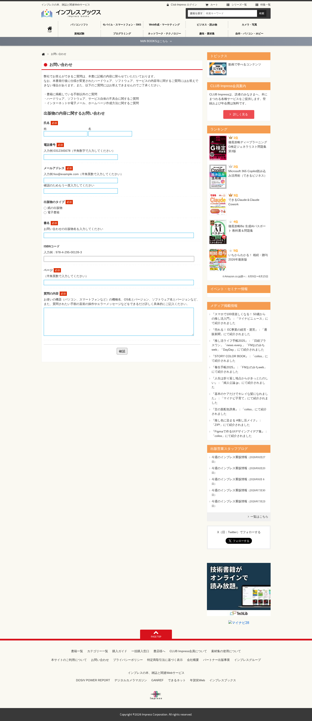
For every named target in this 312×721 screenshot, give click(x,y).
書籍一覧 (77, 651)
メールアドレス (58, 168)
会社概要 (193, 660)
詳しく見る (240, 114)
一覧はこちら (259, 516)
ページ (52, 270)
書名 (50, 223)
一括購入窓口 (140, 651)
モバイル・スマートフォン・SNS (122, 24)
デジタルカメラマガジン (130, 680)
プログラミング (122, 33)
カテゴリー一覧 (97, 651)
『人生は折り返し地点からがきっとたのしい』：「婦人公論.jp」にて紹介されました (240, 383)
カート (214, 4)
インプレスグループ (247, 660)
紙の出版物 (55, 208)
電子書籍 (53, 212)
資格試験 (79, 33)
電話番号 (53, 144)
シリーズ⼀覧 (239, 4)
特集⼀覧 (265, 4)
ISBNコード (52, 246)
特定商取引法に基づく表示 (165, 660)
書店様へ (159, 651)
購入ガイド (119, 651)
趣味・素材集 (207, 33)
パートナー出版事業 (216, 660)
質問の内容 (55, 293)
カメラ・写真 (249, 24)
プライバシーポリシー (128, 660)
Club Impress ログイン (184, 4)
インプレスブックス (222, 680)
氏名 (50, 123)
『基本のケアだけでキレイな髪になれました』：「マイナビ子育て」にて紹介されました (240, 398)
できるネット (177, 680)
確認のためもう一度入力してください (69, 185)
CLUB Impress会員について (188, 651)
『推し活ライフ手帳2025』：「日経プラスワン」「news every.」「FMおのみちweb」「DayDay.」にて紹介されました (239, 345)
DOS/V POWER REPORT (93, 680)
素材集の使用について (226, 651)
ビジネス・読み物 (207, 24)
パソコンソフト (79, 24)
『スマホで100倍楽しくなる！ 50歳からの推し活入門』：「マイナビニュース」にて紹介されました (240, 318)
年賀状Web (197, 680)
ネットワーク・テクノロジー (164, 33)
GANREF (157, 680)
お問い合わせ (100, 660)
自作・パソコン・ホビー (249, 33)
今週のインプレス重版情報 (229, 457)
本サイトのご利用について (69, 660)
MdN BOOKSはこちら (156, 41)
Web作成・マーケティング (164, 24)
